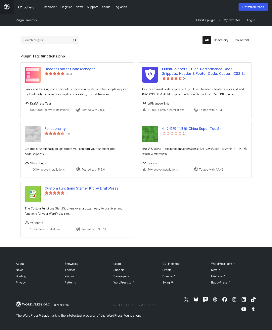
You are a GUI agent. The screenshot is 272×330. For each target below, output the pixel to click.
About (20, 263)
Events (166, 270)
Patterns (70, 282)
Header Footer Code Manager (70, 69)
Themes (70, 270)
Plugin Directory (26, 20)
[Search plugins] (74, 40)
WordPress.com (223, 263)
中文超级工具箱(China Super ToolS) (191, 128)
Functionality (55, 128)
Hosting (21, 276)
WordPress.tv (124, 282)
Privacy (21, 282)
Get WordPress (253, 7)
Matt (216, 270)
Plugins (69, 276)
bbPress (218, 276)
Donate (169, 276)
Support (118, 270)
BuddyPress (221, 282)
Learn (117, 263)
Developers (121, 276)
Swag (167, 282)
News (19, 270)
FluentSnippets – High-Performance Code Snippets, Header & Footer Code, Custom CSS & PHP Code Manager (203, 71)
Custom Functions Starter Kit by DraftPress (81, 188)
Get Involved (171, 263)
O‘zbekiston (61, 304)
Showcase (71, 263)
